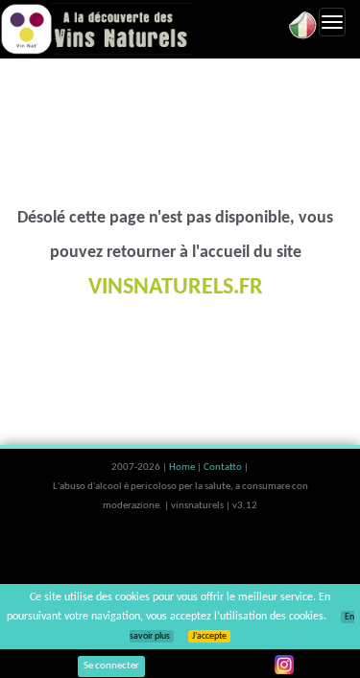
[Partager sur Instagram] (284, 664)
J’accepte (209, 636)
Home (183, 467)
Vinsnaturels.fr (96, 29)
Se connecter (111, 666)
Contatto (224, 467)
